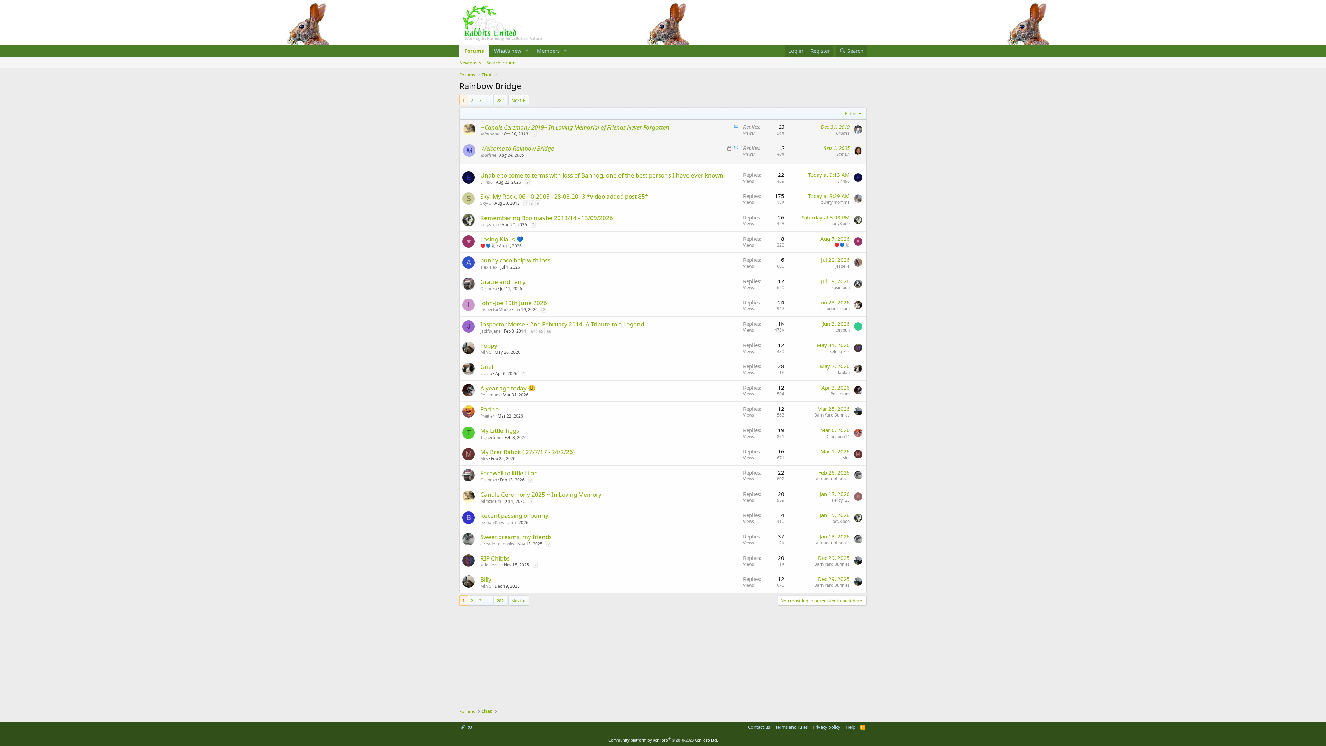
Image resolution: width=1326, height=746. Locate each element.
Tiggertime (490, 437)
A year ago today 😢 (507, 388)
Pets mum (490, 395)
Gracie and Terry (503, 282)
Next (516, 100)
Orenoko (488, 288)
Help (850, 727)
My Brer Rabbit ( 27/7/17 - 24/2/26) (527, 452)
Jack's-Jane (490, 331)
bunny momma (835, 202)
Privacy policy (826, 727)
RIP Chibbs (495, 558)
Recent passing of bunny (514, 515)
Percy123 (841, 500)
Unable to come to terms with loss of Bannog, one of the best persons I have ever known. (602, 175)
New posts (470, 62)
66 (549, 331)
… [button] (489, 100)
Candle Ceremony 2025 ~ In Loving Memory (541, 494)
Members (548, 50)
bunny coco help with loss (515, 260)
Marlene (488, 155)
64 (533, 331)
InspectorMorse (495, 310)
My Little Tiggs (499, 430)
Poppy (488, 346)
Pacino (489, 409)
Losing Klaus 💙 (501, 239)
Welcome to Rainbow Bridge (517, 148)
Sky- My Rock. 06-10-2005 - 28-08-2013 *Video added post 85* (564, 196)
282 (500, 100)
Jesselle (842, 266)
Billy (485, 579)
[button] (527, 51)
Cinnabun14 (838, 436)
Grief (487, 367)
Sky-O (485, 203)
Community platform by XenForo (663, 740)
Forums (474, 50)
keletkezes (839, 351)
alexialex (488, 267)
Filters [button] (851, 113)
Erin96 (486, 182)
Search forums (501, 62)
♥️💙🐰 (488, 246)
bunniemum (838, 309)
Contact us (759, 727)
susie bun (841, 287)
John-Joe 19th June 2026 (513, 303)
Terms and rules (791, 727)
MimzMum (491, 134)
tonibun (842, 330)
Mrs (484, 458)
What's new (507, 50)
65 (541, 331)
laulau (486, 373)
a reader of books (833, 479)
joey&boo (489, 225)
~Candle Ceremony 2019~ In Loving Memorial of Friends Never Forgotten (575, 127)
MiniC (485, 352)
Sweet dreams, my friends (516, 537)
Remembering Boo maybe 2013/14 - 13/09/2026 (546, 218)
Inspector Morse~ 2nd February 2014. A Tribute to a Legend (562, 324)
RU (468, 727)
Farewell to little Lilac (508, 473)
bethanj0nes (492, 522)
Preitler (487, 416)
